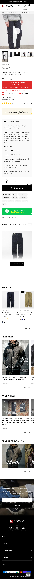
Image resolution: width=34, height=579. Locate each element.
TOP (3, 12)
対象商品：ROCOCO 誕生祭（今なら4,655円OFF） (17, 88)
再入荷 (11, 201)
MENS (8, 9)
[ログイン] (25, 6)
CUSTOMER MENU (7, 550)
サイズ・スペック (15, 225)
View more (17, 264)
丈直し (4, 201)
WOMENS (25, 9)
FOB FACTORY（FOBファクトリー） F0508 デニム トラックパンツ (10, 313)
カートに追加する (17, 188)
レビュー (25, 225)
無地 (4, 204)
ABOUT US (5, 564)
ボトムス (17, 12)
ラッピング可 (6, 68)
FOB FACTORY (9, 12)
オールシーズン (23, 194)
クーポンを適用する (17, 85)
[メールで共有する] (15, 217)
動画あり (18, 201)
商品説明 (4, 225)
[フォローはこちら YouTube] (23, 528)
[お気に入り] (22, 6)
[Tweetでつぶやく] (12, 217)
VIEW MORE (27, 328)
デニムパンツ (6, 197)
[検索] (19, 6)
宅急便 (25, 201)
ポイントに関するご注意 (8, 99)
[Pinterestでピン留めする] (9, 217)
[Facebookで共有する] (7, 217)
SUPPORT (5, 557)
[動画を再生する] (17, 31)
